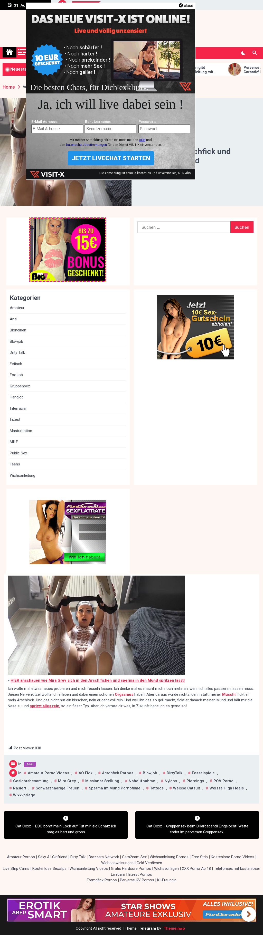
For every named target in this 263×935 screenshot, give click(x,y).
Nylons (171, 781)
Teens (15, 464)
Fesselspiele (203, 773)
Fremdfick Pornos (102, 880)
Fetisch (16, 363)
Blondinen (18, 330)
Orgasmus (124, 694)
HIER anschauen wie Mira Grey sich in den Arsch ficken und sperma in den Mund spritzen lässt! (98, 680)
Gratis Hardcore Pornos (131, 868)
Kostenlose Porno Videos (232, 857)
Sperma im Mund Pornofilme (114, 788)
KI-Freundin (166, 880)
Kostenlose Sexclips (49, 868)
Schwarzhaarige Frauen (57, 788)
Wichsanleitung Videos (89, 868)
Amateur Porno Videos (48, 773)
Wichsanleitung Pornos (169, 857)
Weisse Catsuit (186, 788)
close (188, 5)
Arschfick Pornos (117, 773)
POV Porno (223, 781)
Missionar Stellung (102, 781)
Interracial (18, 408)
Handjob (17, 397)
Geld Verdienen (149, 863)
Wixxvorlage (24, 795)
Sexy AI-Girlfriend (52, 857)
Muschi (229, 694)
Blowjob (150, 773)
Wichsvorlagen (166, 868)
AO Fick (85, 773)
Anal (29, 764)
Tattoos (157, 788)
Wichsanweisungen (117, 863)
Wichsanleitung (22, 475)
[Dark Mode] (243, 53)
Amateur (17, 308)
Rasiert (19, 788)
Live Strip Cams (16, 868)
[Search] (254, 53)
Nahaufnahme (142, 781)
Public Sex (18, 453)
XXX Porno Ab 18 (196, 868)
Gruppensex (20, 386)
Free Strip (200, 857)
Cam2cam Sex (134, 857)
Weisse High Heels (227, 788)
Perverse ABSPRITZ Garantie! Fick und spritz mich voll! (235, 69)
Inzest (15, 419)
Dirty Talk (17, 352)
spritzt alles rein (44, 706)
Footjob (16, 375)
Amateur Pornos (21, 857)
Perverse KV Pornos (137, 880)
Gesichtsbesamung (31, 781)
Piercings (195, 781)
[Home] (9, 52)
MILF (14, 442)
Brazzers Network (104, 857)
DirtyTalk (174, 773)
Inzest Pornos (140, 874)
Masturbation (21, 430)
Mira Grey (67, 781)
